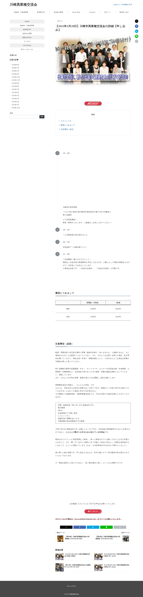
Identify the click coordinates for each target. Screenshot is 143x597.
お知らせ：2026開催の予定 (122, 4)
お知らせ (59, 21)
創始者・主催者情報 (27, 25)
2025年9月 (15, 83)
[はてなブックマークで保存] (136, 31)
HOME (27, 21)
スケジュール (66, 121)
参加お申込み (27, 37)
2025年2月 (15, 102)
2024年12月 (16, 108)
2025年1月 (15, 105)
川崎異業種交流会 (23, 4)
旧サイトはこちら (27, 49)
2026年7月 (15, 68)
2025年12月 (16, 77)
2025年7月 (15, 89)
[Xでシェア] (136, 21)
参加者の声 (27, 29)
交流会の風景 (27, 33)
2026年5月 (15, 71)
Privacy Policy (71, 586)
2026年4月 (15, 74)
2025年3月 (15, 98)
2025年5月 (15, 95)
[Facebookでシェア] (136, 26)
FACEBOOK (27, 45)
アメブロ (27, 41)
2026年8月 (15, 65)
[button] (136, 41)
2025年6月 (15, 92)
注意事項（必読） (68, 129)
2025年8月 (15, 86)
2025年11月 (16, 80)
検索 (11, 113)
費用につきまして (68, 125)
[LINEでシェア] (136, 36)
